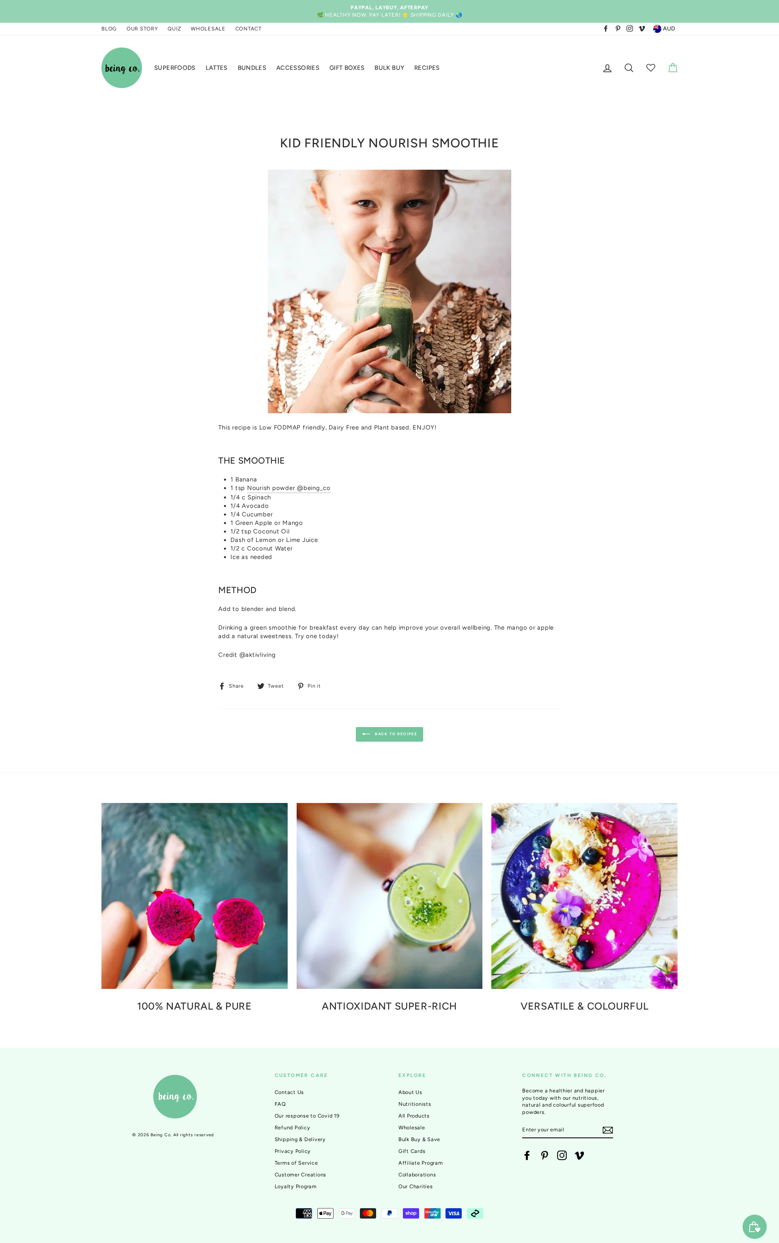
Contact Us (289, 1092)
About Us (410, 1092)
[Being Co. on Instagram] (562, 1155)
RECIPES (427, 67)
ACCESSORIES (297, 67)
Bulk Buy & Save (419, 1139)
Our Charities (415, 1186)
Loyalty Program (296, 1186)
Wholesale (411, 1127)
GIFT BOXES (347, 67)
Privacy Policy (293, 1151)
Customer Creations (301, 1175)
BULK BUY (389, 67)
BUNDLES (252, 67)
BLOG (109, 29)
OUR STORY (142, 29)
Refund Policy (292, 1127)
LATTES (217, 67)
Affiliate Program (420, 1163)
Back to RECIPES (395, 734)
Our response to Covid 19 (307, 1116)
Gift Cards (412, 1151)
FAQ (280, 1104)
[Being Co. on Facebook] (527, 1155)
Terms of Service (296, 1163)
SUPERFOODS (175, 67)
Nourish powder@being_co (289, 488)
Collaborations (417, 1175)
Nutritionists (414, 1104)
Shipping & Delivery (300, 1139)
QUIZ (174, 29)
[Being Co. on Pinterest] (544, 1155)
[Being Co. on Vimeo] (579, 1155)
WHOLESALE (208, 29)
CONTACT (248, 29)
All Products (414, 1116)
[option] (389, 11)
